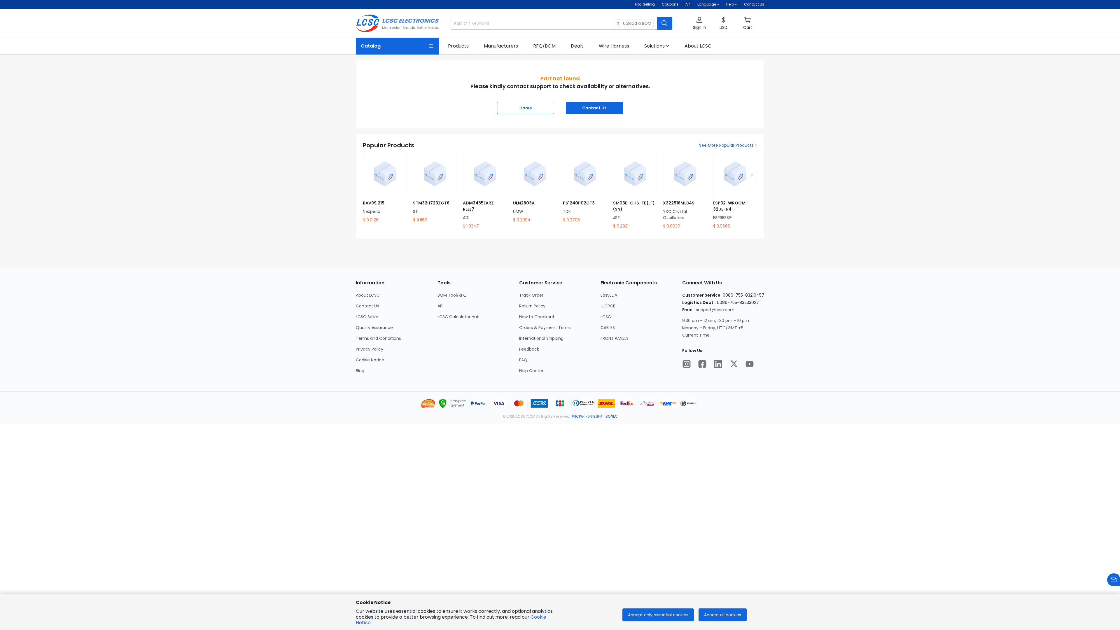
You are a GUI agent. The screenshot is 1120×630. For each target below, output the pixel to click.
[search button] (664, 23)
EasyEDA (609, 295)
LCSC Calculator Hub (459, 317)
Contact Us (754, 4)
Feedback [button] (529, 349)
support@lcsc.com (715, 310)
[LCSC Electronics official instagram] (686, 364)
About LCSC (368, 295)
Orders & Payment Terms (545, 327)
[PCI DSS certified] (428, 403)
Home (525, 108)
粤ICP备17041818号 (587, 416)
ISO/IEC (611, 416)
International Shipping (541, 338)
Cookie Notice (370, 360)
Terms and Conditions (378, 338)
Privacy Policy (369, 349)
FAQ (523, 360)
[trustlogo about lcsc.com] (442, 403)
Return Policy (532, 306)
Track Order (531, 295)
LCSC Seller (367, 317)
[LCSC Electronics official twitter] (733, 364)
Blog (360, 371)
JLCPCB (608, 306)
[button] (699, 23)
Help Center (531, 371)
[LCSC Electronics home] (397, 23)
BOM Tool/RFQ (452, 295)
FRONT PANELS (615, 338)
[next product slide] (752, 175)
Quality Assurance (374, 327)
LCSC (606, 317)
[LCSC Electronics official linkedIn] (718, 364)
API (687, 4)
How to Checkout (536, 317)
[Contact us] (1113, 579)
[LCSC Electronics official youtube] (749, 364)
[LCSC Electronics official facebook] (702, 364)
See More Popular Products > (728, 145)
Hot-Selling (645, 4)
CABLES (608, 327)
